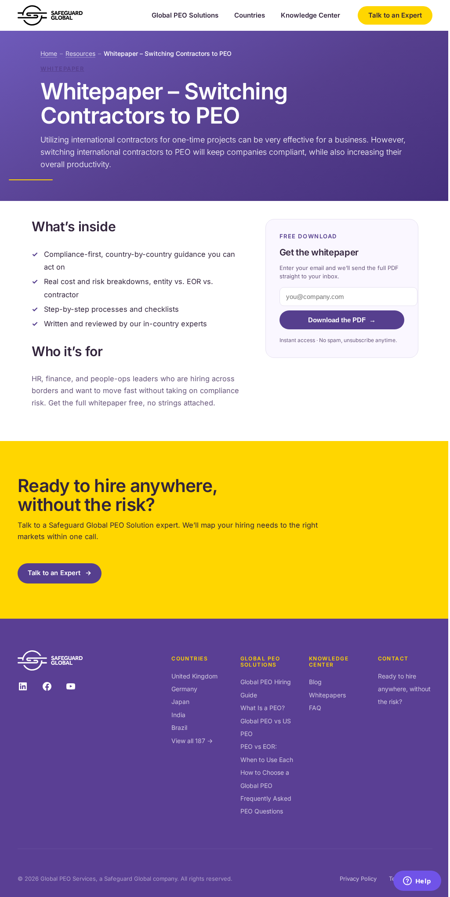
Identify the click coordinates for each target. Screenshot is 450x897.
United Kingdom (194, 676)
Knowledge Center (310, 15)
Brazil (179, 727)
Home (48, 53)
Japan (180, 701)
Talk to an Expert (395, 15)
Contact (393, 658)
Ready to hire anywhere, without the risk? (404, 689)
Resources (80, 53)
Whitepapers (327, 695)
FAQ (315, 707)
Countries (249, 15)
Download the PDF (342, 320)
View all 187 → (192, 740)
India (178, 714)
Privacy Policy (358, 878)
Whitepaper (62, 68)
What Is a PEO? (262, 707)
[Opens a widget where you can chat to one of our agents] (417, 882)
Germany (184, 689)
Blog (315, 682)
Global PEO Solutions (185, 15)
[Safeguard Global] (50, 15)
